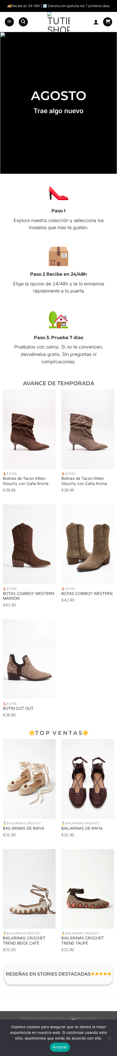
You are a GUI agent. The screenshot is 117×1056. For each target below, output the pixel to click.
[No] (109, 1039)
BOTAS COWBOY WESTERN (86, 593)
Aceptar (60, 1047)
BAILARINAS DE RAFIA (23, 828)
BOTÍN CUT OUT (18, 708)
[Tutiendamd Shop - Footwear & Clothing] (59, 22)
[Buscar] (23, 22)
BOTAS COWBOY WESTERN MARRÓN (28, 596)
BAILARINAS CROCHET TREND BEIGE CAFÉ (24, 940)
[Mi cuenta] (96, 22)
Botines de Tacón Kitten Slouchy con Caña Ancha (25, 481)
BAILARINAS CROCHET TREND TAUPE (82, 940)
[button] (9, 22)
